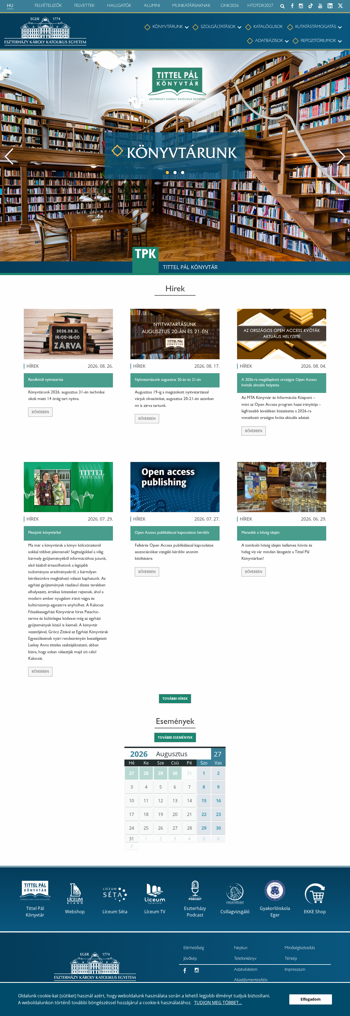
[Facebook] (292, 5)
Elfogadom (311, 999)
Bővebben (40, 412)
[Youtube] (320, 5)
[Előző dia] (9, 156)
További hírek (175, 698)
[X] (340, 5)
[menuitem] (163, 27)
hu (10, 5)
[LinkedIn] (330, 5)
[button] (131, 773)
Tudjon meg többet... (218, 1003)
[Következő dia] (341, 156)
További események (175, 737)
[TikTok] (310, 5)
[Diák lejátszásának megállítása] (343, 58)
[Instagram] (301, 5)
